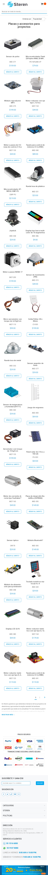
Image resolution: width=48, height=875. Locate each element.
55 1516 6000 (12, 843)
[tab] (24, 805)
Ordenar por (26, 19)
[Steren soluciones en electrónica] (17, 4)
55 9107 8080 (12, 848)
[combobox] (24, 12)
